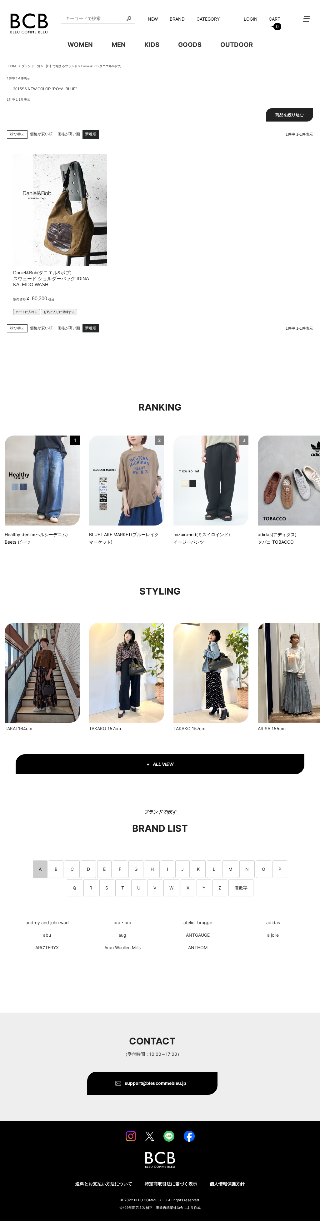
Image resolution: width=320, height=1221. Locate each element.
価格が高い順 (69, 134)
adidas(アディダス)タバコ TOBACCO (277, 538)
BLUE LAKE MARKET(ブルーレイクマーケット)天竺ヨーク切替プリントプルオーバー (124, 539)
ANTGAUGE (198, 935)
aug (122, 935)
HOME (13, 66)
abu (47, 935)
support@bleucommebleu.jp (155, 1083)
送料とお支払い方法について (103, 1183)
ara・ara (122, 922)
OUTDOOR (236, 44)
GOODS (190, 44)
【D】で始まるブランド (61, 66)
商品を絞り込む (289, 114)
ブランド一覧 (31, 66)
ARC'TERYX (47, 947)
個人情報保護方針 (227, 1183)
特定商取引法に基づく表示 (171, 1183)
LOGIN (251, 19)
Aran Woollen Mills (122, 947)
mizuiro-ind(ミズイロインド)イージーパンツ (201, 538)
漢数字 (241, 887)
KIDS (151, 44)
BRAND (177, 19)
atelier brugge (197, 922)
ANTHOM (198, 947)
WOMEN (80, 44)
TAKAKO (97, 728)
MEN (119, 44)
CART (274, 22)
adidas (273, 922)
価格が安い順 (41, 134)
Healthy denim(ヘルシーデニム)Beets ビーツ (36, 538)
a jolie (273, 935)
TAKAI (11, 728)
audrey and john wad (47, 922)
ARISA (264, 728)
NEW (153, 19)
